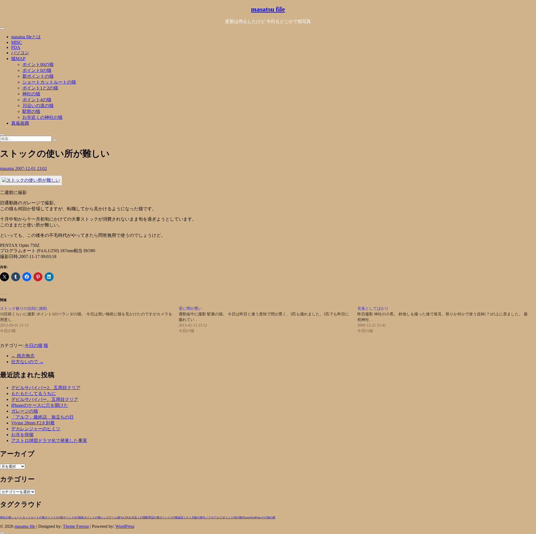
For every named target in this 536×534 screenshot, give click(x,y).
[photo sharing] (31, 180)
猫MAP (18, 58)
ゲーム (113, 517)
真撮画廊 (20, 123)
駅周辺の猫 (152, 517)
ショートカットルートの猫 (49, 82)
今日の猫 (33, 345)
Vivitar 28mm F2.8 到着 (33, 422)
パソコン (20, 52)
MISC (16, 42)
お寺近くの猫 (137, 517)
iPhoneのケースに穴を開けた (39, 405)
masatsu (7, 168)
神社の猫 (31, 93)
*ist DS (124, 517)
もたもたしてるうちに (33, 393)
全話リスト (185, 517)
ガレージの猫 (24, 411)
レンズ (104, 517)
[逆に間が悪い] (268, 320)
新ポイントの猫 (38, 76)
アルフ (218, 517)
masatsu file (268, 9)
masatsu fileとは (26, 36)
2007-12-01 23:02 (31, 168)
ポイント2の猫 (54, 517)
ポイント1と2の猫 (40, 88)
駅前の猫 (31, 111)
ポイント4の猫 (36, 99)
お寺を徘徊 (22, 434)
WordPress (255, 517)
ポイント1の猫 (168, 517)
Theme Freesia (76, 526)
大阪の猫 (197, 517)
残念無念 (23, 355)
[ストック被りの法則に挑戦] (89, 320)
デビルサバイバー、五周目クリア (44, 399)
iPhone (246, 517)
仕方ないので (27, 361)
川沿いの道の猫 (38, 105)
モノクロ (208, 517)
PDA (15, 47)
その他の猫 (268, 517)
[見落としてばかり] (446, 320)
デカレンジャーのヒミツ (35, 428)
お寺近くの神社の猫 (42, 117)
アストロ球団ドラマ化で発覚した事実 (49, 440)
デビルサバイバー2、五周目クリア (45, 387)
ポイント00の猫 (38, 64)
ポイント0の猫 (36, 70)
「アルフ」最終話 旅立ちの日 (42, 417)
